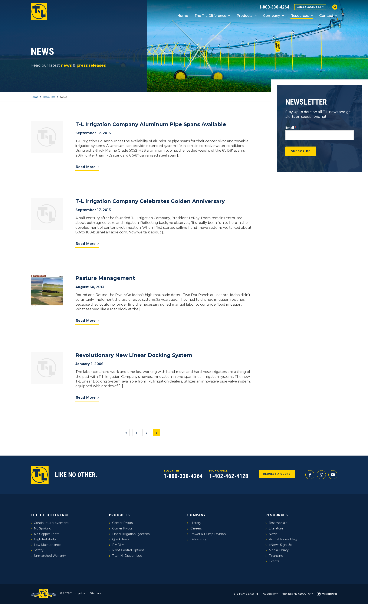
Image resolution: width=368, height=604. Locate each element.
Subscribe (301, 151)
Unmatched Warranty (50, 556)
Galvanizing (198, 539)
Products (245, 16)
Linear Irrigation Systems (131, 534)
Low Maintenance (47, 545)
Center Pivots (122, 523)
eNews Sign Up (280, 545)
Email (290, 127)
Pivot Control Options (128, 550)
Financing (276, 556)
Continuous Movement (51, 523)
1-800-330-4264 (274, 7)
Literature (276, 528)
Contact (326, 16)
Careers (196, 528)
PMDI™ (118, 545)
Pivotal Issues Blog (283, 539)
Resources (299, 16)
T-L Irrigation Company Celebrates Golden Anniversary (150, 201)
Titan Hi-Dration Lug (127, 556)
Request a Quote (277, 474)
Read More (86, 167)
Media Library (279, 550)
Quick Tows (120, 539)
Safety (38, 550)
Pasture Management (105, 278)
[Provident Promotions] (327, 593)
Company (271, 16)
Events (274, 561)
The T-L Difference (210, 16)
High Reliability (45, 539)
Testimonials (278, 523)
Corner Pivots (122, 528)
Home (182, 16)
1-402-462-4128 (228, 476)
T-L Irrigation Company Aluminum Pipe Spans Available (150, 124)
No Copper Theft (46, 534)
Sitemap (95, 593)
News (273, 534)
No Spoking (42, 528)
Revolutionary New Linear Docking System (133, 355)
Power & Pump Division (208, 534)
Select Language (308, 7)
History (195, 523)
